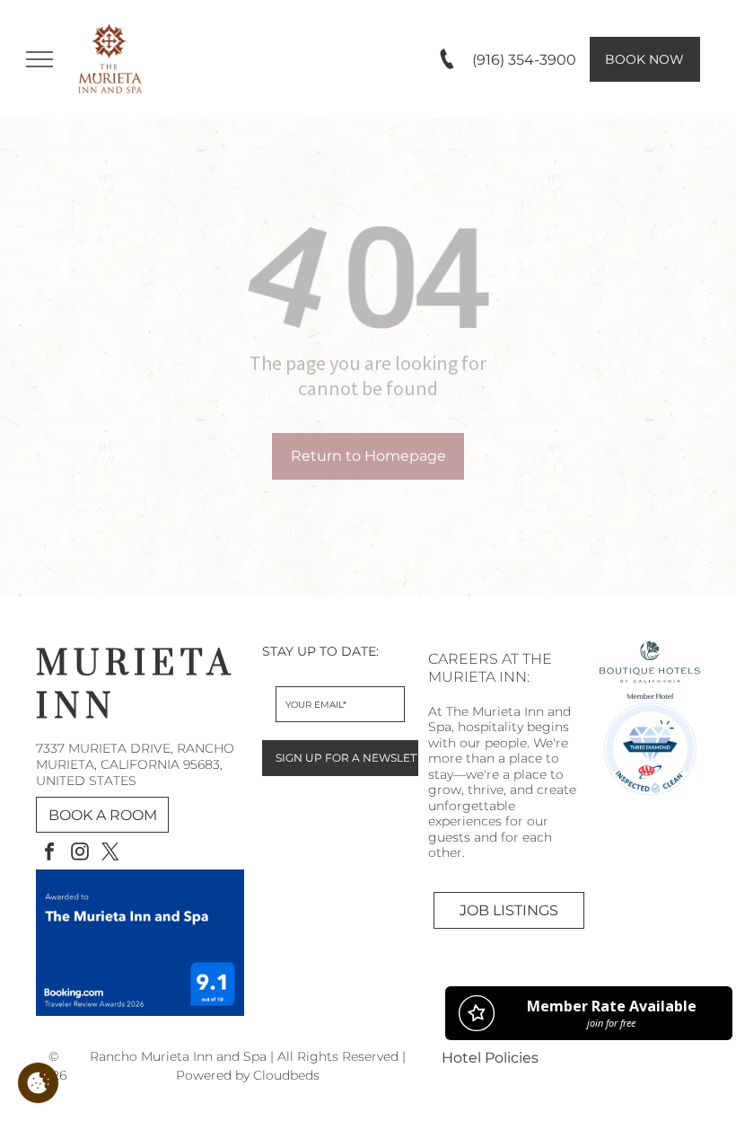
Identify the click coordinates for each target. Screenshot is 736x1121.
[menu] (39, 59)
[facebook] (49, 853)
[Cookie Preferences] (38, 1083)
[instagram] (79, 853)
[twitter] (110, 853)
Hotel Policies (490, 1057)
